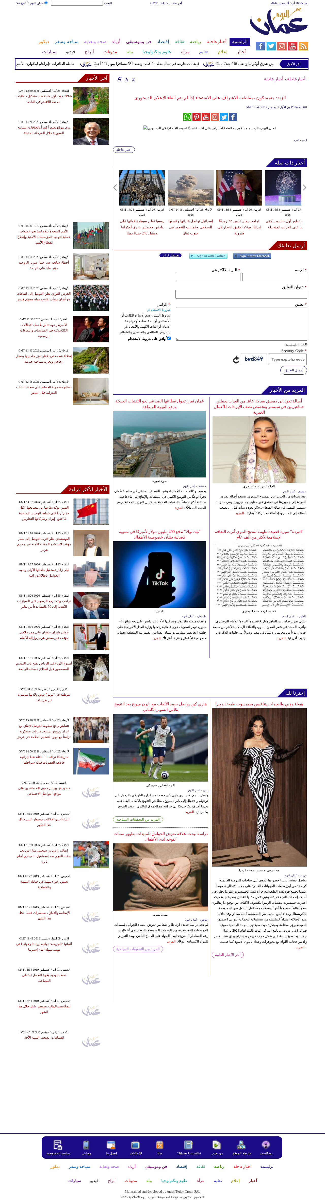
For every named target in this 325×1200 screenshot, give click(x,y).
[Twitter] (208, 258)
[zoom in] (119, 78)
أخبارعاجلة (296, 79)
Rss (160, 1153)
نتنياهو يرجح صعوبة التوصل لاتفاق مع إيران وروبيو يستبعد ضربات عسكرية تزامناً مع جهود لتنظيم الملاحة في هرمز (44, 731)
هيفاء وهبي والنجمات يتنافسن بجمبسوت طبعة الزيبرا (259, 704)
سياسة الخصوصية (58, 1153)
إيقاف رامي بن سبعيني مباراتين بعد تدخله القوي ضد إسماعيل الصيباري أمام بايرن (44, 855)
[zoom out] (133, 78)
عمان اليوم (37, 3)
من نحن (217, 1153)
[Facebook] (252, 258)
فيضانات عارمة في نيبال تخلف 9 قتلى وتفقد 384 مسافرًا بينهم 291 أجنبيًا (165, 64)
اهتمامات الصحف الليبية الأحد (44, 1037)
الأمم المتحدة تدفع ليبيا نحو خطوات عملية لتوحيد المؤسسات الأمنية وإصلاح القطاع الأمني (43, 236)
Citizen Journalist (189, 1153)
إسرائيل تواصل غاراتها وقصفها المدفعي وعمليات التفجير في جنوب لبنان (190, 227)
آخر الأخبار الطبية (227, 955)
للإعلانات (136, 1153)
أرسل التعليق (294, 370)
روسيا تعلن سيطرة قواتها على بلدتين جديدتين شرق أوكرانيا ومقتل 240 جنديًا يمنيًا (142, 227)
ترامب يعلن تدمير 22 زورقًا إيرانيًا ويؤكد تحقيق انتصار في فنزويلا (239, 227)
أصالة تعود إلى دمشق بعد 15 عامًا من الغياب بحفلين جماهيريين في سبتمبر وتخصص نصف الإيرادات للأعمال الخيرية (259, 406)
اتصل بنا (111, 1153)
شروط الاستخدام (159, 310)
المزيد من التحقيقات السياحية (138, 819)
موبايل (87, 1153)
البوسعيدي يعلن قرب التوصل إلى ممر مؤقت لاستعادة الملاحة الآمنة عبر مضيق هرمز (44, 544)
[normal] (126, 78)
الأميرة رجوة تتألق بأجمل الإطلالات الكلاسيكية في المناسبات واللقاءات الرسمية (44, 330)
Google (20, 3)
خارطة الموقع (242, 1153)
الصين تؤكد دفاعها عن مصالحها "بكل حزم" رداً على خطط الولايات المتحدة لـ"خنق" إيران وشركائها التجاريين (44, 513)
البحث (108, 3)
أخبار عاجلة (273, 79)
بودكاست (266, 1153)
